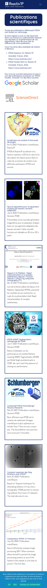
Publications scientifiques (28, 144)
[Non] (44, 579)
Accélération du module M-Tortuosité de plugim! (22, 141)
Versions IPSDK (13, 216)
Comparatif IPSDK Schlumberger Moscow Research (21, 407)
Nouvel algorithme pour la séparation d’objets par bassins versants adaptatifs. (23, 209)
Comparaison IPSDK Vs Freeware (21, 539)
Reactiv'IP (11, 147)
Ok (9, 584)
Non (15, 584)
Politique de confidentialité (30, 584)
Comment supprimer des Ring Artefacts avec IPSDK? (19, 473)
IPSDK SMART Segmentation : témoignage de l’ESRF (19, 340)
